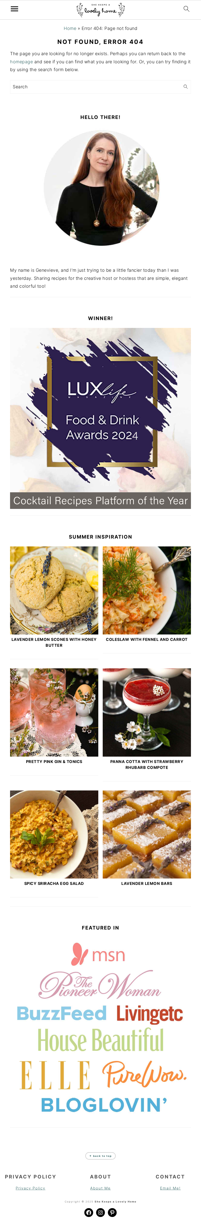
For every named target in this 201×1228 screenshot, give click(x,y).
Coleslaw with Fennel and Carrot (147, 639)
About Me (100, 1188)
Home (70, 28)
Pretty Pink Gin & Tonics (54, 761)
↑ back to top (100, 1155)
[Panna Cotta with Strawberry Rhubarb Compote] (147, 712)
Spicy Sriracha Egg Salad (54, 883)
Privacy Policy (30, 1188)
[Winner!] (100, 418)
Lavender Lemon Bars (146, 883)
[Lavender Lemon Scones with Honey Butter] (54, 590)
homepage (21, 61)
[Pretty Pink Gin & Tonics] (54, 712)
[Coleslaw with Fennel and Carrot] (147, 590)
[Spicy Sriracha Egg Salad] (54, 834)
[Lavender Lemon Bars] (147, 834)
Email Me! (170, 1188)
